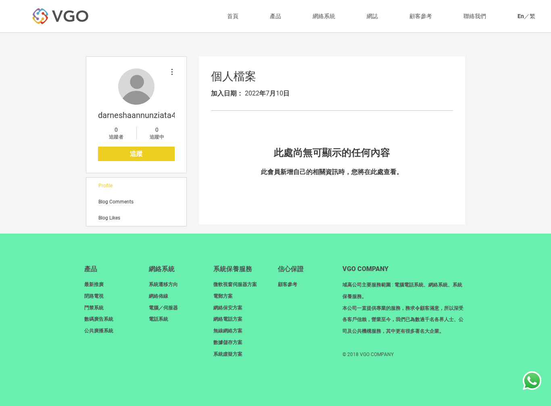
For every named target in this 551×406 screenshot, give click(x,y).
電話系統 (158, 319)
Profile (105, 185)
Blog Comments (116, 202)
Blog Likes (109, 218)
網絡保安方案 (227, 308)
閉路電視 (94, 296)
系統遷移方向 (163, 284)
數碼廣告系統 (98, 319)
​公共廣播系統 (98, 331)
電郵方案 (223, 296)
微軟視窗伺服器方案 (235, 284)
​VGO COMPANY (365, 269)
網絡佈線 (158, 296)
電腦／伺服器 (163, 308)
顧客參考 (287, 284)
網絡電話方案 (227, 319)
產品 (90, 269)
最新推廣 (94, 284)
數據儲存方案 (227, 342)
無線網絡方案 (227, 331)
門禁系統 (94, 308)
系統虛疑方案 (227, 354)
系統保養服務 (232, 269)
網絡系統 (162, 269)
